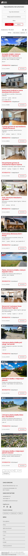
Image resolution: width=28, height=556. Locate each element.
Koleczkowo (6, 513)
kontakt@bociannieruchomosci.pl (10, 500)
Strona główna (6, 521)
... (16, 471)
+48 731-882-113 (6, 498)
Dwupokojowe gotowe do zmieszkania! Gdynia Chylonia (12, 163)
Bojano (20, 513)
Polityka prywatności (7, 545)
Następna (6, 473)
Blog (4, 538)
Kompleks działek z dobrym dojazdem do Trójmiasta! (11, 55)
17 (19, 471)
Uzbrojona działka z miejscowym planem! (13, 379)
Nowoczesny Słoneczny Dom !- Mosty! (12, 234)
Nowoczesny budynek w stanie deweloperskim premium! (12, 91)
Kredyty (4, 531)
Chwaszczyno (13, 513)
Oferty (4, 524)
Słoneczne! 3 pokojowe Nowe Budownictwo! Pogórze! (11, 307)
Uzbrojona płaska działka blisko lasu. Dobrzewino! (12, 416)
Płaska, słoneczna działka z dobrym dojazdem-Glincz (14, 271)
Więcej (18, 24)
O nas (4, 535)
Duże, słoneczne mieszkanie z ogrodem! (12, 198)
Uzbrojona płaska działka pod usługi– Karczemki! (12, 343)
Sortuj (9, 32)
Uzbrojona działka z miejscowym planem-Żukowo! (13, 452)
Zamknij (14, 553)
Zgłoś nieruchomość (7, 528)
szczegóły (22, 68)
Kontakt (4, 542)
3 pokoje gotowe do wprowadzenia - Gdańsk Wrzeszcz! (14, 127)
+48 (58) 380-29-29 (6, 496)
